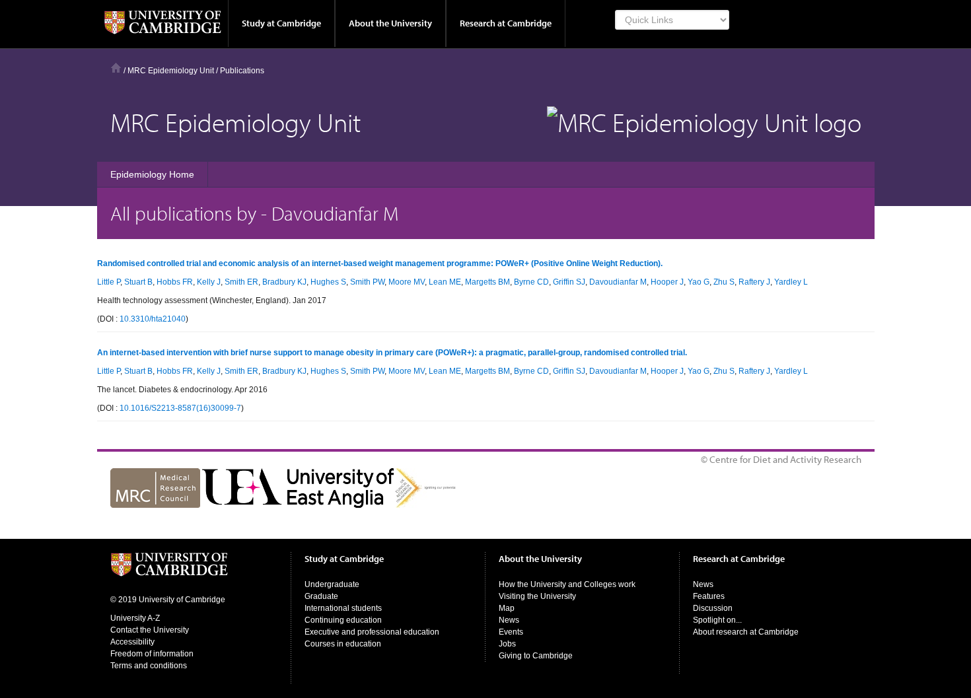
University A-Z (135, 618)
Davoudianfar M (618, 282)
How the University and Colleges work (567, 584)
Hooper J (667, 282)
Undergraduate (332, 584)
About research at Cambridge (746, 632)
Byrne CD (531, 282)
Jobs (507, 643)
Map (507, 608)
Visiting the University (537, 596)
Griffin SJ (569, 282)
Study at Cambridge (281, 23)
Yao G (698, 282)
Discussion (713, 608)
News (509, 620)
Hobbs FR (175, 282)
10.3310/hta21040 (153, 319)
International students (343, 608)
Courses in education (343, 643)
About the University (390, 23)
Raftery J (754, 282)
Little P (108, 282)
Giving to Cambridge (536, 655)
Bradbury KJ (284, 282)
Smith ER (241, 282)
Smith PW (367, 282)
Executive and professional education (372, 632)
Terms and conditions (148, 665)
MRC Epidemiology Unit (170, 70)
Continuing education (343, 620)
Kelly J (209, 282)
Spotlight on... (717, 620)
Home (116, 67)
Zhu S (724, 282)
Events (511, 632)
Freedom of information (152, 653)
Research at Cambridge (506, 23)
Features (709, 596)
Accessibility (132, 641)
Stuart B (138, 282)
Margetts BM (487, 282)
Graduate (321, 596)
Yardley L (791, 282)
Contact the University (149, 630)
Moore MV (406, 282)
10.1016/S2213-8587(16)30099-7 (180, 408)
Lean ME (445, 282)
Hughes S (328, 282)
